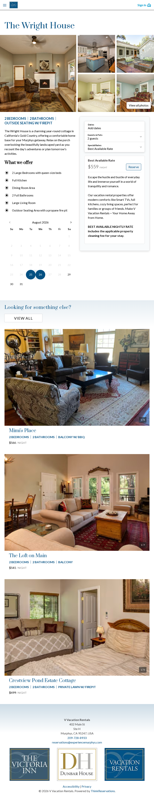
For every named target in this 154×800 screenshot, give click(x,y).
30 (11, 284)
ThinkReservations (103, 791)
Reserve (133, 167)
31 (21, 284)
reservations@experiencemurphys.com (77, 742)
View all (23, 318)
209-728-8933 (77, 738)
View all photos (139, 105)
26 (40, 274)
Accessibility (71, 786)
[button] (115, 126)
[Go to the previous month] (10, 222)
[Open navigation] (4, 5)
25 (30, 274)
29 (69, 274)
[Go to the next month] (71, 222)
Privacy (86, 786)
